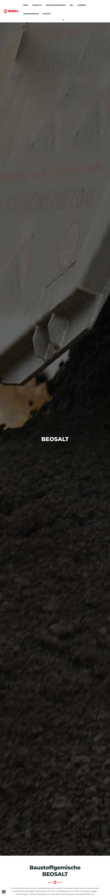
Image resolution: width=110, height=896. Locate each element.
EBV (71, 5)
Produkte (37, 5)
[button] (63, 20)
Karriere (82, 5)
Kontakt (47, 14)
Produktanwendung (56, 5)
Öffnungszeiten (31, 14)
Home (25, 5)
